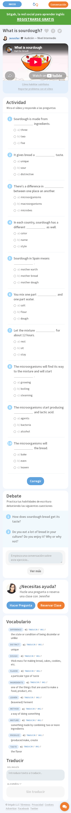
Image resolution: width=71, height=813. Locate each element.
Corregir (35, 481)
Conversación (58, 4)
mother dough (28, 282)
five (21, 143)
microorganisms (29, 197)
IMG (42, 629)
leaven (23, 467)
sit (20, 348)
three (22, 130)
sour (21, 167)
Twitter (34, 808)
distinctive (25, 174)
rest (21, 341)
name (22, 240)
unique (23, 161)
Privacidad (37, 804)
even (21, 461)
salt (21, 305)
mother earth (27, 269)
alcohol (23, 431)
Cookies (49, 804)
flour (22, 312)
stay (21, 354)
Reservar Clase (51, 605)
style (22, 246)
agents (23, 418)
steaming (25, 395)
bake (22, 454)
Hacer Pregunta (21, 605)
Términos (25, 804)
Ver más (35, 571)
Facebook (23, 808)
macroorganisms (29, 203)
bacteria (24, 425)
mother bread (27, 276)
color (22, 233)
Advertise (11, 808)
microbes (24, 210)
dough (22, 318)
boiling (23, 388)
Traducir (33, 629)
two (21, 136)
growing (24, 382)
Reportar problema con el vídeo (35, 88)
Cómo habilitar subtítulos (35, 84)
